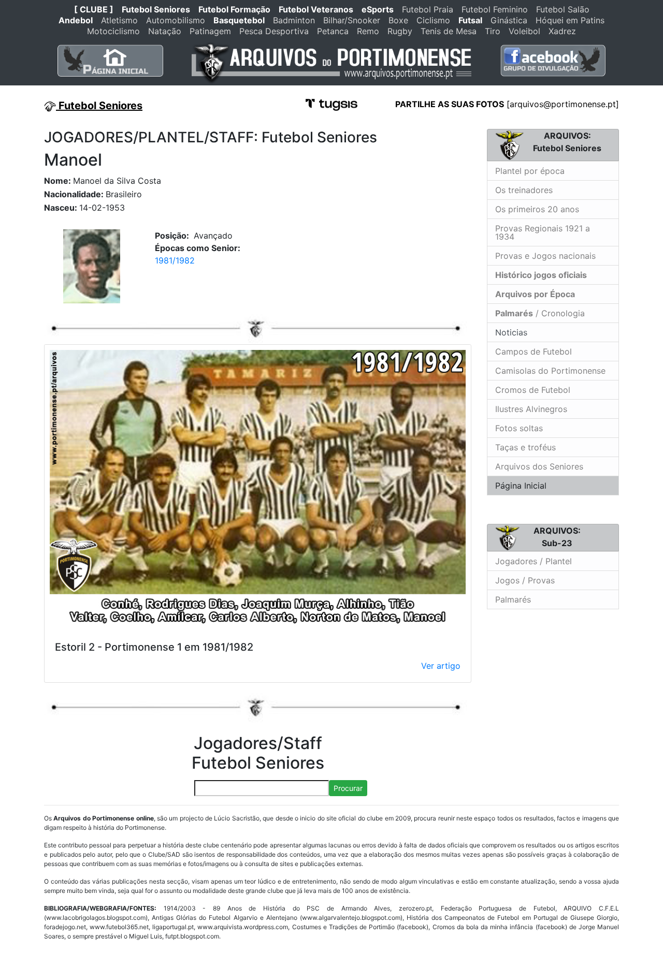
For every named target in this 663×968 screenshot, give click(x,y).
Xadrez (562, 31)
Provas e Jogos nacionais (545, 256)
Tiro (492, 31)
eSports (378, 9)
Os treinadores (524, 190)
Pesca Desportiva (274, 31)
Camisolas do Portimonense (550, 370)
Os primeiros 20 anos (537, 209)
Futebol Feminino (495, 9)
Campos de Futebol (533, 351)
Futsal (470, 20)
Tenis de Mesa (449, 31)
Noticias (510, 332)
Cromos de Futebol (532, 390)
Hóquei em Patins (570, 20)
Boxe (398, 20)
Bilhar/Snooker (351, 20)
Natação (164, 31)
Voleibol (524, 31)
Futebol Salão (562, 9)
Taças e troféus (525, 447)
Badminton (294, 20)
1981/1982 (175, 260)
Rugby (399, 31)
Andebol (76, 20)
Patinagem (210, 31)
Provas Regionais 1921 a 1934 (542, 232)
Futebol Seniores (156, 9)
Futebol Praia (427, 9)
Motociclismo (113, 31)
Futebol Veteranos (316, 9)
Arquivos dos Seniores (539, 466)
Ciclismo (433, 20)
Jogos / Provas (525, 580)
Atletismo (119, 20)
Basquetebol (239, 20)
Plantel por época (530, 171)
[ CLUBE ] (93, 9)
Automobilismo (175, 20)
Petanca (333, 31)
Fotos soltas (519, 428)
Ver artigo (440, 666)
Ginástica (509, 20)
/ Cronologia (540, 313)
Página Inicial (520, 485)
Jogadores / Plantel (533, 561)
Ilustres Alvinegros (531, 409)
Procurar (348, 788)
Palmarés (513, 599)
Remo (368, 31)
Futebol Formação (234, 9)
